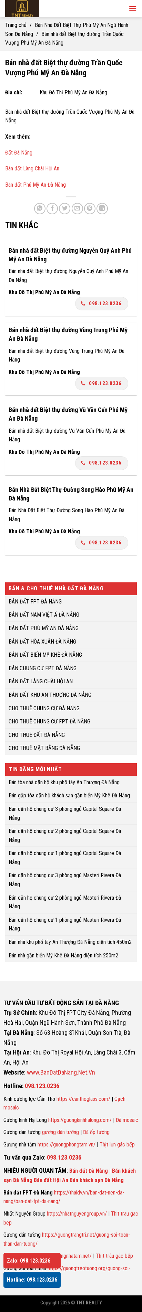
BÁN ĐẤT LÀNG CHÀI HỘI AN (41, 681)
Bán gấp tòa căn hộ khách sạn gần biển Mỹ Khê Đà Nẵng (69, 796)
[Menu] (133, 8)
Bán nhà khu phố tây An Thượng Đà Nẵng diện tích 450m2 (70, 942)
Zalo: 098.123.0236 (28, 1260)
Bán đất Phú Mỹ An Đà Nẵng (35, 184)
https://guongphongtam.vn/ (66, 1144)
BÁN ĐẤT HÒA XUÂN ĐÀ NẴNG (42, 641)
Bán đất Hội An (51, 1180)
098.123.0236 (105, 303)
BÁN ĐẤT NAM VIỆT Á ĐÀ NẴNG (44, 615)
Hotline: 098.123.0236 (32, 1279)
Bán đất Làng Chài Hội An (32, 168)
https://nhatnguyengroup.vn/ (77, 1213)
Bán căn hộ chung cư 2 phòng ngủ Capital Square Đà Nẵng (65, 835)
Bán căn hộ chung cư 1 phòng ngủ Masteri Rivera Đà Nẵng (65, 924)
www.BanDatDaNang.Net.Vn (61, 1072)
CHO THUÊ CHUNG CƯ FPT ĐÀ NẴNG (49, 721)
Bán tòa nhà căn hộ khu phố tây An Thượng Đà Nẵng (64, 782)
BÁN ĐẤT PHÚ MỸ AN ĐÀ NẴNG (44, 628)
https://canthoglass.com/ (83, 1099)
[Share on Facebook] (52, 208)
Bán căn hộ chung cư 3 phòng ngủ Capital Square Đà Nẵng (65, 813)
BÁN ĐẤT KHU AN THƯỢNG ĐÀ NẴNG (50, 695)
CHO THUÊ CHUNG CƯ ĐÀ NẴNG (44, 708)
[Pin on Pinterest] (89, 208)
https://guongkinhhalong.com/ (80, 1120)
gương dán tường (60, 1132)
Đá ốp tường (96, 1132)
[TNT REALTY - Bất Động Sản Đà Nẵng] (48, 8)
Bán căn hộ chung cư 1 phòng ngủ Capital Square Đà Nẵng (65, 858)
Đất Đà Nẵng (18, 152)
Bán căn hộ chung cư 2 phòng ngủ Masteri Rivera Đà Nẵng (65, 902)
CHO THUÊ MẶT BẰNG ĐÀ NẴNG (44, 748)
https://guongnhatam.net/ (65, 1256)
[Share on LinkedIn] (102, 208)
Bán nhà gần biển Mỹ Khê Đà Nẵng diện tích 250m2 (63, 955)
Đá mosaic (127, 1120)
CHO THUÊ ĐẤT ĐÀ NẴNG (37, 735)
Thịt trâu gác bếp (114, 1256)
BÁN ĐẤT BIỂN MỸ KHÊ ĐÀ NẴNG (45, 655)
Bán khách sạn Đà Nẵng (97, 1180)
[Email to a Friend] (77, 208)
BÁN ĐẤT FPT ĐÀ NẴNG (35, 601)
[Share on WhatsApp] (39, 208)
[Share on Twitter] (64, 208)
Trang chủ (16, 25)
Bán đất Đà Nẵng (88, 1171)
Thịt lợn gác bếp (117, 1144)
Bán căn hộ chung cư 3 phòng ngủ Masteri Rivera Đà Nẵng (65, 880)
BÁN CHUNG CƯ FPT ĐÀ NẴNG (43, 668)
